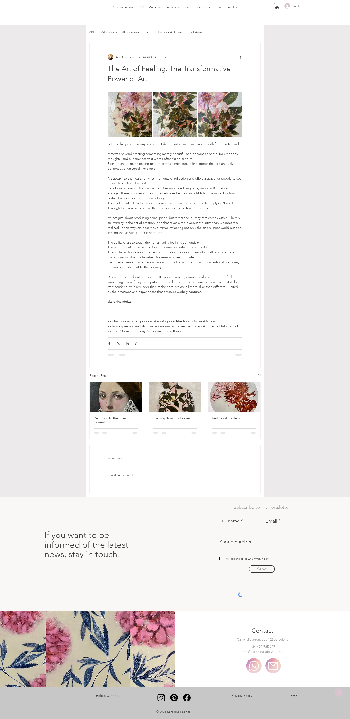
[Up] (338, 692)
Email (271, 520)
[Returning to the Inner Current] (116, 397)
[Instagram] (161, 698)
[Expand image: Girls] (130, 114)
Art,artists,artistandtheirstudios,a (120, 32)
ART (91, 32)
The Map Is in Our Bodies (171, 418)
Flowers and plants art (170, 32)
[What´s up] (254, 665)
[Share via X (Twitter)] (118, 343)
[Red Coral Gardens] (234, 397)
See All (257, 375)
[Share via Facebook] (109, 343)
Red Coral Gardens (226, 418)
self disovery (198, 32)
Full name (229, 520)
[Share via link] (136, 343)
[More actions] (240, 57)
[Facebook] (187, 698)
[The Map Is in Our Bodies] (175, 397)
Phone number (235, 541)
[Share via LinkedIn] (127, 343)
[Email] (273, 665)
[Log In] (286, 6)
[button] (277, 6)
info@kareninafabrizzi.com (262, 652)
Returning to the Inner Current (110, 420)
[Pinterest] (174, 698)
